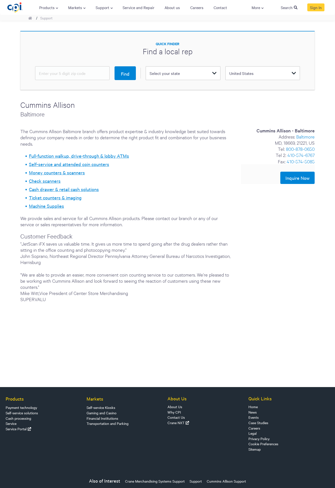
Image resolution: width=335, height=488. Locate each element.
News (252, 412)
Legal (252, 433)
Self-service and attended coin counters (69, 164)
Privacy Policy (259, 438)
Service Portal (16, 428)
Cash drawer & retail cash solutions (64, 189)
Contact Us (176, 417)
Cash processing (18, 418)
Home (253, 406)
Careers (254, 428)
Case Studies (258, 422)
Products (15, 399)
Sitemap (254, 449)
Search (287, 7)
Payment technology (21, 407)
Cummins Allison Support (226, 481)
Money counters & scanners (57, 172)
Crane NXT (176, 422)
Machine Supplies (46, 206)
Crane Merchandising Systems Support (155, 481)
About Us (175, 406)
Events (253, 417)
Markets (95, 399)
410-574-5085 (301, 161)
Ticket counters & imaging (55, 197)
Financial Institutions (102, 418)
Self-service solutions (22, 412)
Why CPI (174, 412)
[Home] (15, 6)
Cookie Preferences (263, 443)
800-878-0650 (300, 149)
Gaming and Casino (101, 412)
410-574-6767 (301, 155)
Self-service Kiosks (101, 407)
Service (11, 423)
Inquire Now (297, 178)
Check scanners (45, 181)
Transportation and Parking (108, 423)
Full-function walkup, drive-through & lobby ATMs (79, 156)
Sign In (316, 7)
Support (46, 17)
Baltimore (305, 136)
